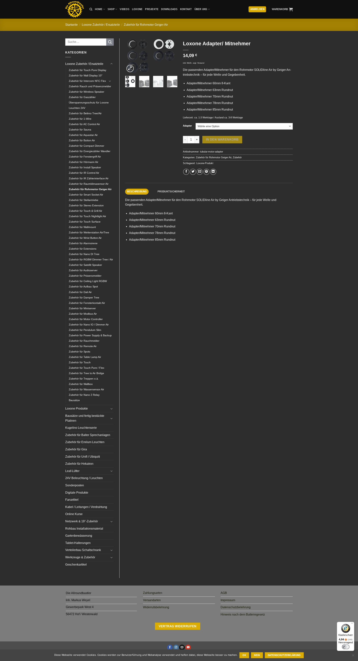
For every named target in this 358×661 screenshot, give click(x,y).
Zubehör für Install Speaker (85, 167)
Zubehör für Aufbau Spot (83, 286)
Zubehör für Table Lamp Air (85, 356)
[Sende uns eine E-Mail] (182, 647)
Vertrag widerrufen (178, 626)
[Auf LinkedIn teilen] (213, 172)
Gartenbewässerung (78, 535)
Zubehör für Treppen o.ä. (84, 378)
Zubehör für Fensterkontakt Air (87, 302)
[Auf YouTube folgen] (188, 647)
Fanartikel (71, 499)
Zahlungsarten (152, 592)
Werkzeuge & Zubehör (80, 557)
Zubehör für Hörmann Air (83, 161)
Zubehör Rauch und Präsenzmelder (90, 86)
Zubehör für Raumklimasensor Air (89, 183)
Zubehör (237, 157)
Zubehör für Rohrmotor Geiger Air (146, 24)
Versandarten (152, 600)
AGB (224, 592)
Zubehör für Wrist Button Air (85, 237)
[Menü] (352, 624)
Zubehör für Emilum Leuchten (84, 442)
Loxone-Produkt (204, 163)
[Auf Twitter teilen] (193, 172)
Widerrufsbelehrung (156, 607)
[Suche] (91, 9)
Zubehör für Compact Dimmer (86, 145)
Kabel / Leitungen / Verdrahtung (86, 507)
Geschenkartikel (76, 564)
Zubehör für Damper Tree (84, 297)
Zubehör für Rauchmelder (84, 340)
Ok (244, 655)
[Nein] (353, 656)
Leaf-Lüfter (72, 471)
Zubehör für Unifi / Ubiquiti (82, 456)
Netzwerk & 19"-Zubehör (81, 521)
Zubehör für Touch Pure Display (87, 70)
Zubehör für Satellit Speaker (85, 264)
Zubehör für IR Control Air (84, 172)
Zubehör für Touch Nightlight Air (87, 216)
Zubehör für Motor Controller (86, 319)
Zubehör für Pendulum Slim (85, 329)
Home (98, 9)
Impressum (228, 600)
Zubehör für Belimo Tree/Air (85, 113)
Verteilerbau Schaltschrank (83, 550)
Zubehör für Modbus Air (83, 313)
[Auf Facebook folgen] (170, 647)
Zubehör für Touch (80, 362)
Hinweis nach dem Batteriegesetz (243, 614)
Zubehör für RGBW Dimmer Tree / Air (91, 259)
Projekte (151, 9)
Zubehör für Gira (76, 449)
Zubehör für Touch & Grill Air (85, 210)
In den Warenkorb (222, 139)
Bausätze (74, 400)
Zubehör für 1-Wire (80, 118)
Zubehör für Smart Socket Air (86, 194)
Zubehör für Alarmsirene (83, 243)
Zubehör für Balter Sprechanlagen (87, 435)
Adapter (187, 126)
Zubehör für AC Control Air (84, 124)
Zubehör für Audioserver (83, 270)
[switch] (345, 647)
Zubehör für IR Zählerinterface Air (89, 178)
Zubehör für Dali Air (80, 292)
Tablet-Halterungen (78, 542)
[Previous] (131, 55)
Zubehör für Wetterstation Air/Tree (89, 232)
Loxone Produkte (76, 408)
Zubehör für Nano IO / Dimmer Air (89, 324)
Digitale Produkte (76, 492)
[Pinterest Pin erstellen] (206, 172)
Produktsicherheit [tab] (171, 191)
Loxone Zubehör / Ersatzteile (101, 24)
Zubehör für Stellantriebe (83, 200)
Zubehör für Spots (79, 351)
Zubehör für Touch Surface (85, 221)
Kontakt (186, 9)
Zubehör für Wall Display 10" (85, 75)
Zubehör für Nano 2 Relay (84, 394)
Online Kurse (74, 514)
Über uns (200, 9)
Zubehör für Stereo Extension (86, 205)
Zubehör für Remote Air (83, 346)
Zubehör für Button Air (82, 140)
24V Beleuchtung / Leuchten (84, 478)
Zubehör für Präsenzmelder (85, 275)
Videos (124, 9)
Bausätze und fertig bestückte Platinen (84, 418)
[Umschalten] (111, 64)
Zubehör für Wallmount (82, 227)
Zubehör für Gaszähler (82, 97)
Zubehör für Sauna (80, 129)
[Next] (171, 55)
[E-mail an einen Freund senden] (200, 172)
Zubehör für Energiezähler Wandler (89, 151)
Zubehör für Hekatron (79, 463)
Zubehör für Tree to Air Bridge (86, 373)
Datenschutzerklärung (284, 655)
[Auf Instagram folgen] (176, 647)
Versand (200, 63)
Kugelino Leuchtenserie (81, 427)
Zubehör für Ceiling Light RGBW (88, 281)
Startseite (71, 24)
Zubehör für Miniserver (82, 308)
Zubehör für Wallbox (81, 384)
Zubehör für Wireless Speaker (86, 91)
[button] (282, 9)
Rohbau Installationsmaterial (84, 528)
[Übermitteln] (110, 42)
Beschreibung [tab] (137, 191)
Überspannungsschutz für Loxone (89, 102)
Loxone (137, 9)
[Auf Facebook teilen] (186, 172)
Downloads (169, 9)
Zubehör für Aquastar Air (83, 134)
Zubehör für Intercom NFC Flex (87, 80)
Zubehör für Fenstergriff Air (85, 156)
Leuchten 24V (77, 107)
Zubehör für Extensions (82, 248)
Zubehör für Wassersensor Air (86, 389)
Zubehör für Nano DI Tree (84, 254)
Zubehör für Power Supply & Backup (90, 335)
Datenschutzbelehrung (236, 607)
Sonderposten (74, 485)
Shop (111, 9)
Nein (257, 655)
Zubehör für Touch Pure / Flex (86, 367)
